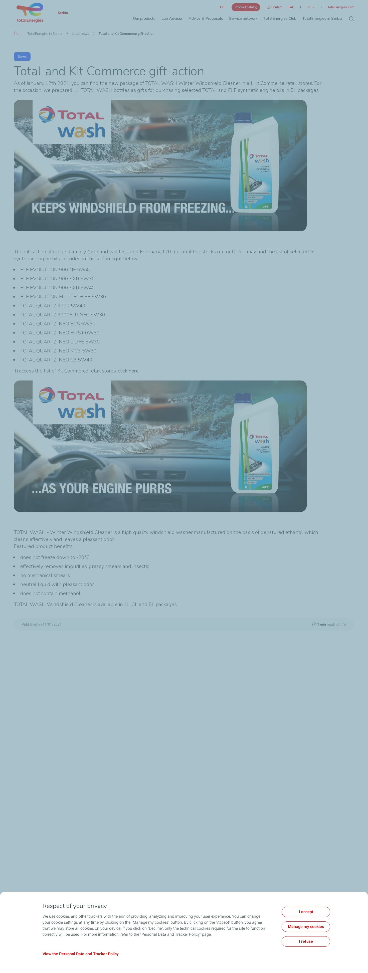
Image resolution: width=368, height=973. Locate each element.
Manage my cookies (306, 926)
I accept (306, 911)
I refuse (306, 941)
